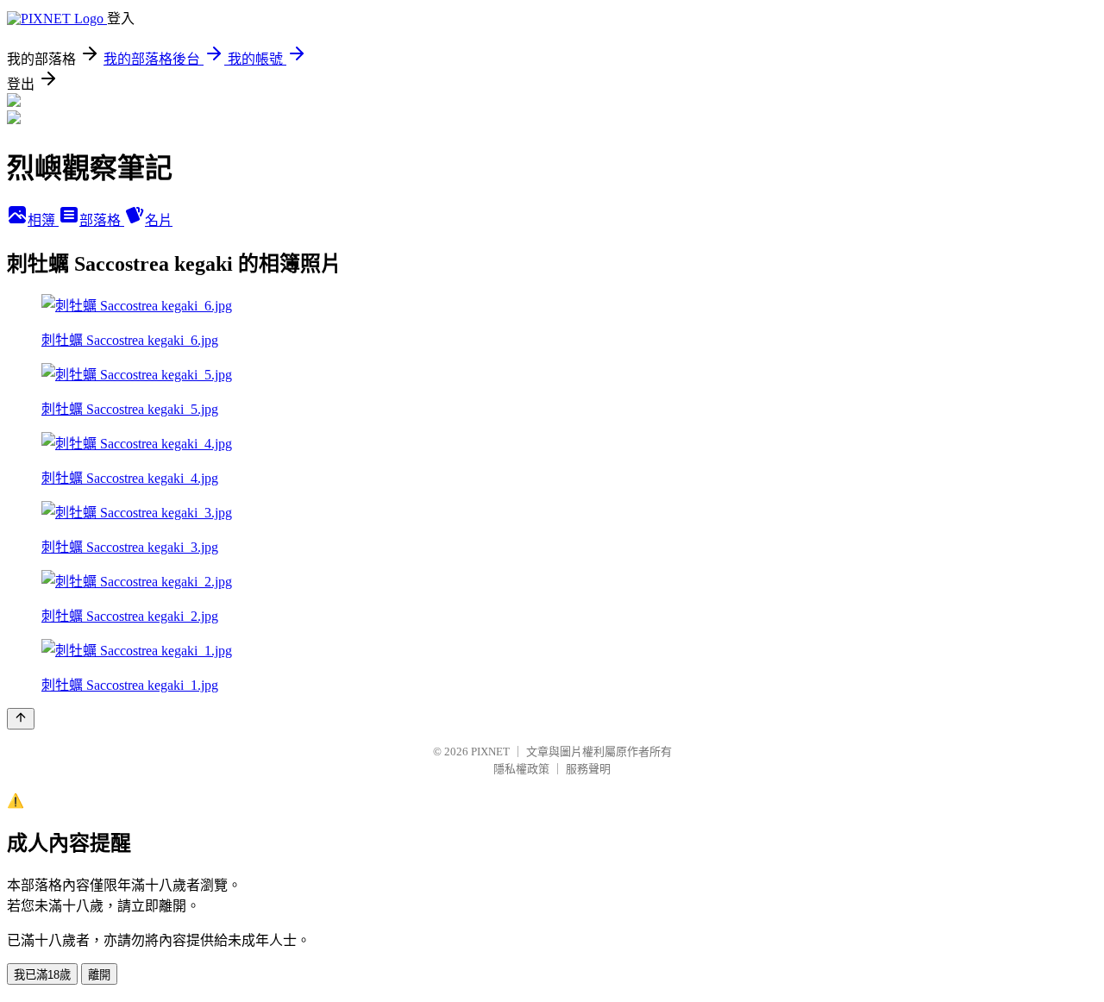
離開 (99, 974)
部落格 (101, 220)
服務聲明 (588, 768)
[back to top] (20, 719)
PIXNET (490, 751)
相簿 (43, 220)
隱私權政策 (521, 768)
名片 (158, 220)
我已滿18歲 (42, 974)
